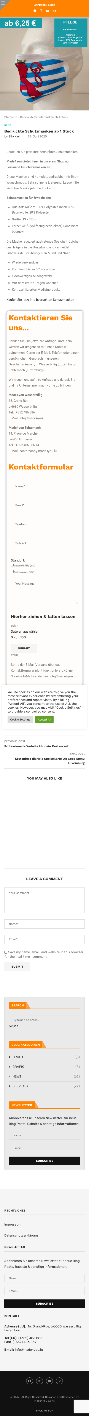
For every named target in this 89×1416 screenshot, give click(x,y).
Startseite (10, 117)
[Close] (5, 5)
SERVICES (46, 1086)
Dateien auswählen (25, 631)
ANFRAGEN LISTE (44, 5)
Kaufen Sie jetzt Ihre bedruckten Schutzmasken (40, 300)
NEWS (46, 1076)
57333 (14, 655)
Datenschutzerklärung (21, 1235)
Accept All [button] (44, 719)
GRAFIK (46, 1067)
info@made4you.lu (29, 1350)
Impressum (12, 1224)
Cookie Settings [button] (20, 719)
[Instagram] (41, 10)
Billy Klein (14, 136)
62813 (13, 1026)
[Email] (54, 10)
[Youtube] (47, 10)
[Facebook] (34, 10)
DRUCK (46, 1057)
